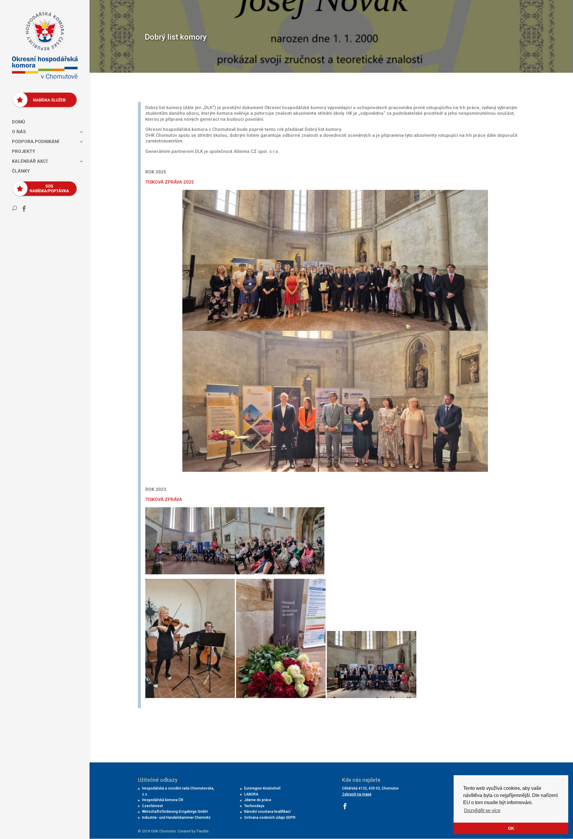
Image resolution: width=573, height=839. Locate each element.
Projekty (23, 151)
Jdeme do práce (257, 800)
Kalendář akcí (29, 161)
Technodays (254, 806)
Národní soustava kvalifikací (267, 811)
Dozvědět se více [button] (482, 810)
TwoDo (202, 831)
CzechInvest (152, 806)
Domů (18, 122)
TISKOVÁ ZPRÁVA (163, 499)
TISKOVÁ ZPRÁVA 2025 (169, 182)
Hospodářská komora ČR (162, 800)
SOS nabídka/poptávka (42, 185)
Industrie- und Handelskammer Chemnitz (176, 817)
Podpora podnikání (35, 141)
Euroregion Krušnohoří (262, 788)
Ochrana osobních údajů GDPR (269, 817)
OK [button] (511, 828)
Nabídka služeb (42, 96)
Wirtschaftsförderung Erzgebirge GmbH (175, 811)
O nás (19, 132)
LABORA (251, 794)
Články (21, 171)
